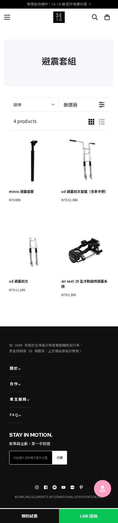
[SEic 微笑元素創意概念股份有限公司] (59, 17)
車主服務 (18, 399)
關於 (14, 369)
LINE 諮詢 (88, 516)
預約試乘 (29, 516)
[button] (107, 17)
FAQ (14, 415)
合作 (14, 384)
